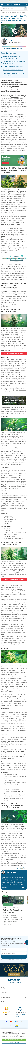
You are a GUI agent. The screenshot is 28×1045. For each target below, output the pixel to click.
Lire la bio (4, 887)
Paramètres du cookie (14, 1042)
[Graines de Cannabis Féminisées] (14, 553)
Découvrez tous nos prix (14, 974)
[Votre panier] (26, 4)
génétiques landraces (20, 114)
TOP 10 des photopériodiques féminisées (14, 579)
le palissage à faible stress (11, 463)
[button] (4, 41)
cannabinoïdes (14, 97)
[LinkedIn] (23, 888)
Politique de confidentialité (19, 959)
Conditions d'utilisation (5, 960)
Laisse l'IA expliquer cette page (14, 48)
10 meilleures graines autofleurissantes (14, 353)
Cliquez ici (6, 163)
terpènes (3, 98)
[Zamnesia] (13, 4)
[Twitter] (25, 888)
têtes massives (17, 763)
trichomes (3, 210)
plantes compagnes (17, 849)
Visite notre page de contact (20, 1015)
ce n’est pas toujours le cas (20, 686)
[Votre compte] (24, 4)
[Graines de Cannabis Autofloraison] (14, 320)
